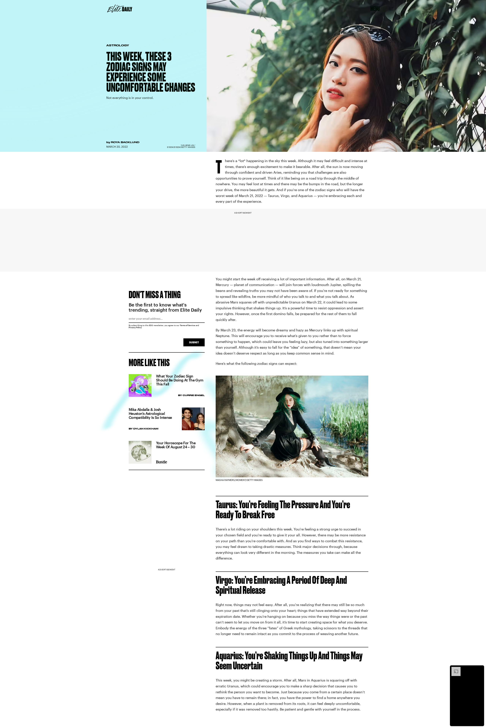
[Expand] (454, 669)
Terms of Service (187, 325)
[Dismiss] (480, 669)
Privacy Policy (135, 327)
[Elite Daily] (119, 9)
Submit (194, 342)
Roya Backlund (125, 142)
